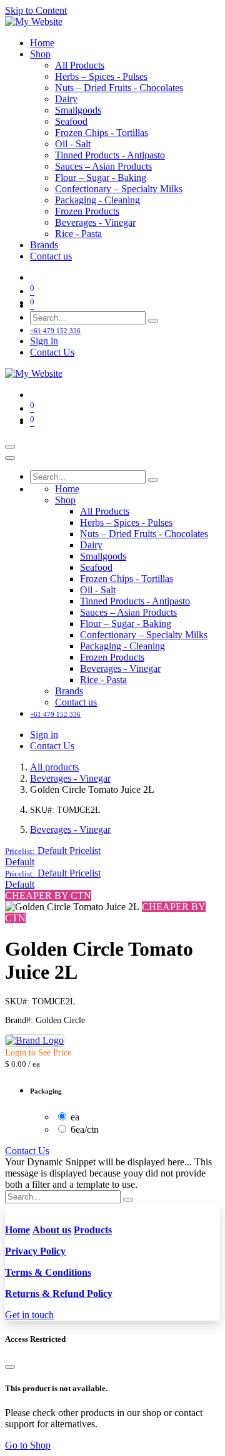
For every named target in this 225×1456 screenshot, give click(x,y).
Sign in (44, 341)
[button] (53, 850)
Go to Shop (28, 1445)
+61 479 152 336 (55, 330)
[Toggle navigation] (10, 447)
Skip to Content (36, 10)
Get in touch (29, 1314)
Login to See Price (38, 1052)
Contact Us (52, 352)
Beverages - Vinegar (70, 778)
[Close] (10, 458)
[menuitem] (42, 42)
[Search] (153, 321)
